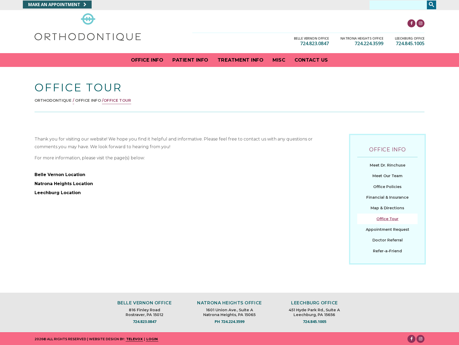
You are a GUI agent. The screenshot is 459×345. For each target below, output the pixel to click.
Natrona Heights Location (64, 183)
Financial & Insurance (387, 197)
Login (152, 339)
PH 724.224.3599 (229, 321)
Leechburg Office (410, 38)
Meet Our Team (387, 175)
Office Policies (387, 186)
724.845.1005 (410, 43)
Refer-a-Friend (387, 251)
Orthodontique (53, 100)
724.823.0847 (314, 43)
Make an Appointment (54, 4)
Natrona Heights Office (362, 38)
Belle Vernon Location (60, 174)
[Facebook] (411, 23)
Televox (134, 339)
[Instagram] (420, 23)
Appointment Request (387, 229)
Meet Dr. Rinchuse (387, 165)
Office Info (88, 100)
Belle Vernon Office (311, 38)
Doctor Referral (387, 240)
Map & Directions (387, 208)
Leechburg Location (58, 192)
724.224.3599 (369, 43)
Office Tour (387, 218)
